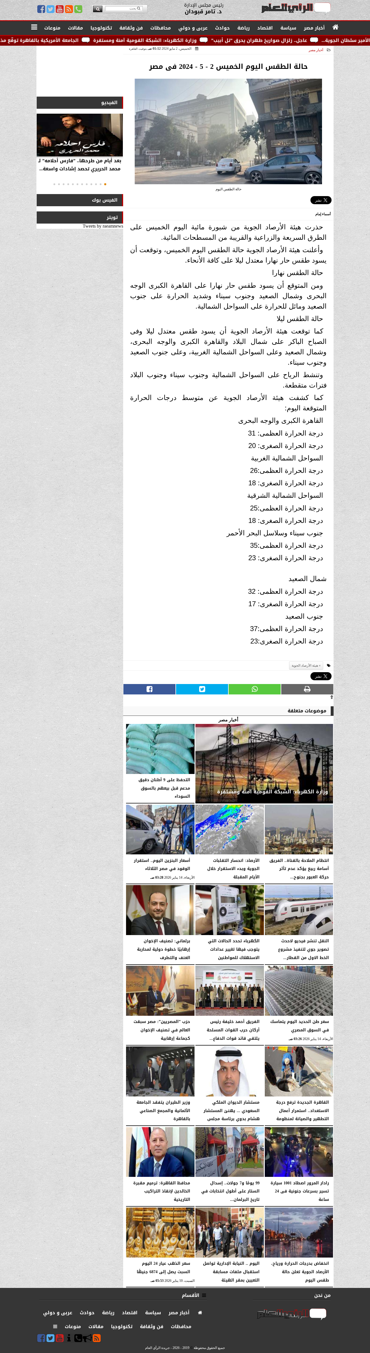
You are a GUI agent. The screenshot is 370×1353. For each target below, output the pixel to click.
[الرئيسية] (336, 27)
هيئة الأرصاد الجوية (305, 665)
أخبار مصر (316, 50)
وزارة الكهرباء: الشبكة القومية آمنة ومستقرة (205, 40)
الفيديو (109, 102)
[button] (105, 184)
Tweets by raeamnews (103, 226)
